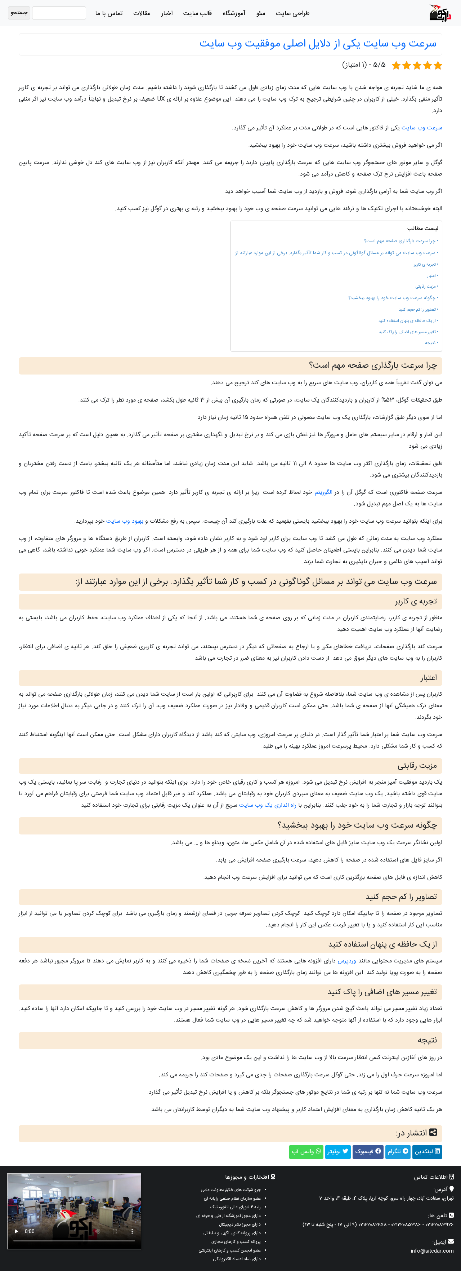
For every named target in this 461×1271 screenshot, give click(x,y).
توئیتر (335, 1152)
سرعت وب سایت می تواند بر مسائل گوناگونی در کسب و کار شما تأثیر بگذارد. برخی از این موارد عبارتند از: (334, 253)
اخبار (167, 13)
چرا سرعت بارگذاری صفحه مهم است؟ (399, 241)
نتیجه (430, 343)
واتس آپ (304, 1152)
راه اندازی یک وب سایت (267, 805)
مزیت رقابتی (425, 287)
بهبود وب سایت (124, 521)
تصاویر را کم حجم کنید (417, 310)
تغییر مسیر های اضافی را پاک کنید (407, 332)
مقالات (142, 13)
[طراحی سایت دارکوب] (440, 13)
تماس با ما (108, 13)
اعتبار (431, 276)
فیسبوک (365, 1152)
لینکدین (425, 1152)
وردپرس (347, 961)
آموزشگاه (234, 13)
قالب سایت (197, 13)
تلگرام (395, 1152)
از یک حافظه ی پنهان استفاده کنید (407, 321)
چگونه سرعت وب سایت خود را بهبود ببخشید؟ (391, 298)
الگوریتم (323, 492)
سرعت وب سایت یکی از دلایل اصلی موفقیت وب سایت (318, 44)
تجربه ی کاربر (425, 265)
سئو (260, 13)
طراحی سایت (293, 13)
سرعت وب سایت (422, 128)
